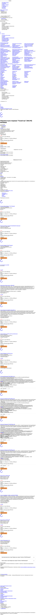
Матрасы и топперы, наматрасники (8, 37)
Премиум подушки (3, 49)
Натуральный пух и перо (4, 50)
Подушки (3, 36)
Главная (1, 106)
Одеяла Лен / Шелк (16, 60)
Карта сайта (2, 586)
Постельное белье (5, 38)
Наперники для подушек (28, 50)
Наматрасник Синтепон (16, 68)
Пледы (1, 85)
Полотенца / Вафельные (16, 82)
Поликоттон (14, 71)
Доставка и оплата (5, 2)
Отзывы (1, 595)
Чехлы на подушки (26, 73)
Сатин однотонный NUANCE (2, 77)
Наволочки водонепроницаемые (16, 78)
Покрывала (14, 85)
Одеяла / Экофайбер (28, 60)
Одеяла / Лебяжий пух (28, 58)
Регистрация (5, 9)
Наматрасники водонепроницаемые (28, 67)
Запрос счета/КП (3, 143)
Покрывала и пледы (5, 40)
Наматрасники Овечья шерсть (29, 64)
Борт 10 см (2, 69)
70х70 (8, 146)
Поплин (1, 78)
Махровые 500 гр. (3, 83)
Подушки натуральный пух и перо (6, 108)
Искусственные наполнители (29, 51)
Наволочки (14, 77)
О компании (4, 6)
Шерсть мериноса (15, 52)
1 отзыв (1, 128)
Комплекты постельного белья (2, 72)
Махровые (26, 82)
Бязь (1, 73)
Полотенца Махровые (4, 81)
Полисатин (2, 79)
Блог (1, 600)
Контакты (3, 7)
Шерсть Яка (14, 54)
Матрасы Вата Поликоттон (5, 66)
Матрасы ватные (3, 64)
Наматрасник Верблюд (16, 69)
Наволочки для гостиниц (5, 45)
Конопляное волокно (4, 54)
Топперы (13, 65)
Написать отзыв (3, 178)
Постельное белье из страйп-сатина (26, 76)
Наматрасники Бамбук (28, 65)
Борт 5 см (2, 68)
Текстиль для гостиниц (6, 35)
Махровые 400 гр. (3, 82)
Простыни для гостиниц (5, 46)
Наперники (26, 72)
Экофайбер (26, 53)
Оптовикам (4, 3)
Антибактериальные (27, 55)
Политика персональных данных (6, 585)
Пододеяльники (27, 71)
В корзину (2, 217)
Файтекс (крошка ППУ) (28, 52)
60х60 (5, 146)
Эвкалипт (2, 52)
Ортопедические (27, 54)
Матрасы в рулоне (15, 67)
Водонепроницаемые (16, 47)
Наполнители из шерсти (16, 51)
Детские (25, 49)
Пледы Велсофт (2, 87)
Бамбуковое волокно (16, 58)
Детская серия (4, 41)
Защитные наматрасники (29, 43)
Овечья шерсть (15, 53)
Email (1, 565)
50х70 (1, 173)
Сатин (1, 75)
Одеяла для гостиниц (28, 45)
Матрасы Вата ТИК (4, 65)
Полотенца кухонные (16, 83)
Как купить (4, 8)
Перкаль (2, 74)
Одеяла (1, 56)
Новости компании (5, 4)
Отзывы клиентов (5, 5)
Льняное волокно (3, 55)
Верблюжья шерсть (4, 59)
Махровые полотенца (16, 45)
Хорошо (2, 614)
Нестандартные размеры (4, 67)
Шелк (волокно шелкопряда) (17, 49)
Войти (1, 9)
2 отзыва (1, 432)
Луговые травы (3, 53)
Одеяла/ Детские (27, 61)
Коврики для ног (15, 46)
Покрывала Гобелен (14, 87)
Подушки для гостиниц (28, 44)
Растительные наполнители (5, 51)
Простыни (14, 79)
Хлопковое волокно (15, 50)
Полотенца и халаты (5, 39)
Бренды (1, 602)
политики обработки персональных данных (27, 567)
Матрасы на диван (15, 66)
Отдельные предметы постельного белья (14, 75)
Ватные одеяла (15, 62)
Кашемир (14, 55)
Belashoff (4, 125)
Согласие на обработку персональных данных (8, 598)
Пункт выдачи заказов (4, 154)
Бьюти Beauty (27, 59)
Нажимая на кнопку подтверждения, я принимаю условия (17, 567)
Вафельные (26, 81)
